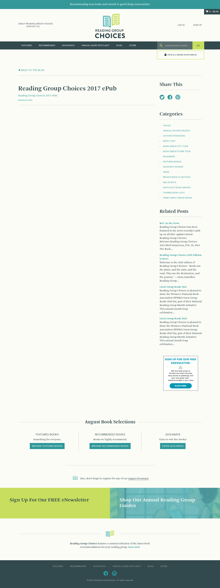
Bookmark (169, 157)
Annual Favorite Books (176, 131)
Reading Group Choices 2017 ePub (37, 95)
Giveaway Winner (173, 167)
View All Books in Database (182, 55)
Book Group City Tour (175, 146)
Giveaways (68, 45)
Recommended (47, 45)
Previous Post (25, 100)
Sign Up (197, 25)
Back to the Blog (32, 70)
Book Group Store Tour (176, 151)
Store (132, 45)
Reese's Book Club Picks (177, 177)
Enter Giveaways (172, 446)
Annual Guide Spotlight (95, 45)
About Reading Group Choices (35, 24)
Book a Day (169, 141)
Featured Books (172, 162)
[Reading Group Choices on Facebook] (105, 573)
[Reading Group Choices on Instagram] (114, 573)
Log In (181, 25)
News (166, 172)
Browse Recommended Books (110, 446)
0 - (213, 11)
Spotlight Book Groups (177, 188)
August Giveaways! (138, 478)
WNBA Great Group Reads (177, 198)
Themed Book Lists (174, 193)
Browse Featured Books (47, 446)
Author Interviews (174, 136)
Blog (119, 45)
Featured (26, 45)
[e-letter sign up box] (180, 373)
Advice (167, 126)
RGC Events (169, 182)
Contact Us (33, 26)
